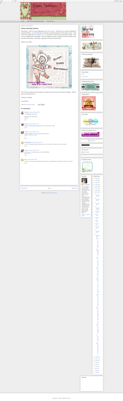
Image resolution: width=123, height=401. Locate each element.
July (97, 214)
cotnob (26, 131)
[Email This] (38, 104)
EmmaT (26, 123)
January (98, 235)
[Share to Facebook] (42, 104)
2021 (96, 188)
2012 (96, 368)
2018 (96, 356)
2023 (96, 184)
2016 (96, 360)
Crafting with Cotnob (32, 135)
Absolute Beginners (97, 252)
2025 (96, 180)
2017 (96, 358)
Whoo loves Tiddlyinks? (97, 329)
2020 (96, 190)
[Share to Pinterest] (44, 104)
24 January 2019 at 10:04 (32, 159)
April (97, 223)
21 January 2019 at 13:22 (37, 142)
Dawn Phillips (86, 184)
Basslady (26, 112)
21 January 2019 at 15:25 (33, 150)
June (97, 217)
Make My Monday (49, 31)
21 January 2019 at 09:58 (34, 112)
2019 (96, 192)
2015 (96, 362)
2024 (96, 182)
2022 (96, 186)
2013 (96, 366)
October (98, 203)
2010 (96, 372)
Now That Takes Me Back (97, 243)
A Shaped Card (97, 338)
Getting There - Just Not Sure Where (97, 285)
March (97, 226)
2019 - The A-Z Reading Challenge (35, 21)
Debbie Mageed (27, 142)
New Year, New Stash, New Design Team (97, 315)
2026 (96, 178)
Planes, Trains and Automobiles (97, 300)
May (97, 220)
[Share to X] (41, 104)
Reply (25, 119)
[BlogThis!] (40, 104)
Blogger (68, 398)
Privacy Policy (50, 21)
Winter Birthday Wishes (97, 272)
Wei (25, 159)
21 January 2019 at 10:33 (33, 123)
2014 (96, 364)
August (98, 211)
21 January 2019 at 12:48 (33, 131)
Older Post (74, 188)
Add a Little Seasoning (97, 262)
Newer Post (24, 188)
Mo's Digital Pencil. (39, 34)
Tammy (26, 150)
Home (22, 21)
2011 (96, 370)
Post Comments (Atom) (52, 192)
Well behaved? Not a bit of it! (97, 348)
